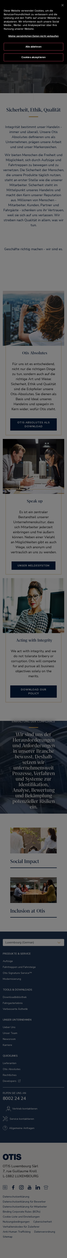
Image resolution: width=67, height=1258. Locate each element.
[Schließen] (62, 5)
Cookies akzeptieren (33, 57)
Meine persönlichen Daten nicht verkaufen (33, 36)
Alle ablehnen (33, 46)
